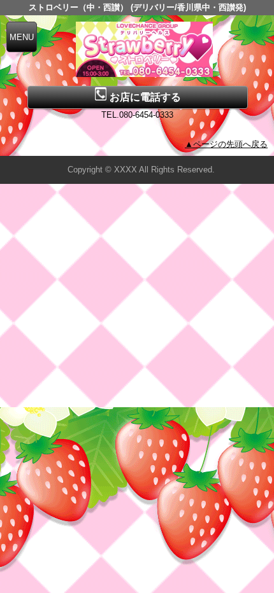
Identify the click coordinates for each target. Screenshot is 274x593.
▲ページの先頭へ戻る (226, 144)
